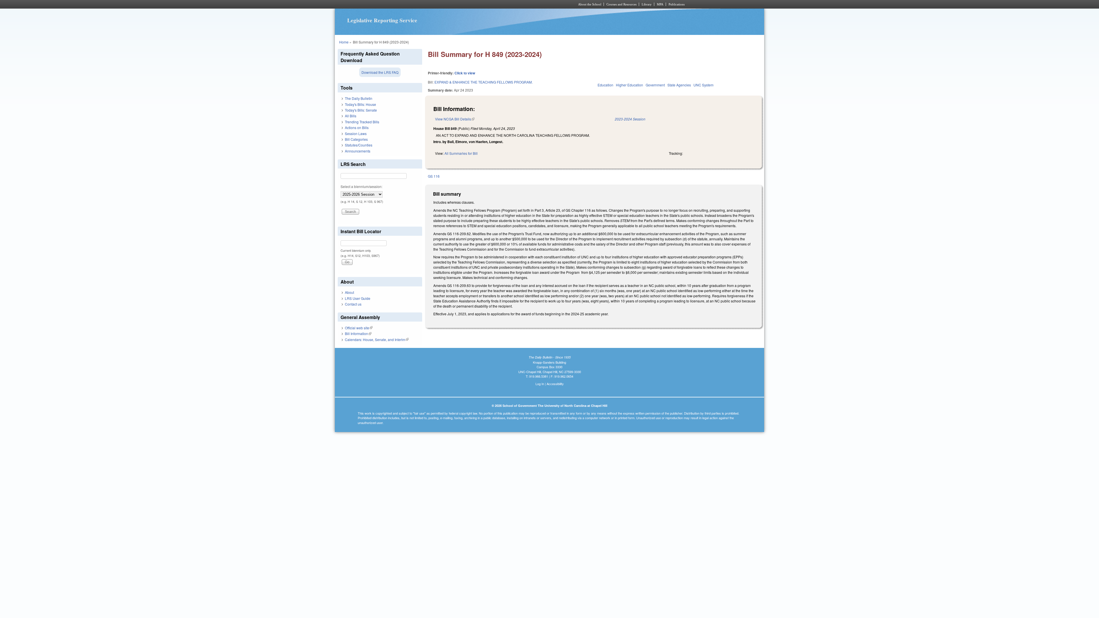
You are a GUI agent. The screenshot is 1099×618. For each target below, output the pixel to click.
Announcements (357, 150)
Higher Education (629, 84)
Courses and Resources (621, 4)
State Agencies (679, 84)
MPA (660, 4)
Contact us (353, 304)
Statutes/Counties (358, 144)
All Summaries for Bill (461, 153)
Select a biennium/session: (361, 186)
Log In (539, 383)
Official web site (359, 327)
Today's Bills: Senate (361, 110)
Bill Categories (356, 139)
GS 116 (434, 176)
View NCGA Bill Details (455, 118)
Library (647, 4)
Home (344, 41)
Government (655, 84)
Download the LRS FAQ (379, 72)
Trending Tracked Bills (362, 121)
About (349, 292)
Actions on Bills (357, 127)
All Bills (350, 115)
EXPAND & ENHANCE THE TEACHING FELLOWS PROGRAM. (483, 82)
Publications (677, 4)
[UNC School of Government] (473, 4)
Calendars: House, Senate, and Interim (377, 339)
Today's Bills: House (360, 104)
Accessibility (555, 383)
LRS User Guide (357, 298)
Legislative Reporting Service (382, 20)
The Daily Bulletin (358, 98)
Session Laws (356, 133)
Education (605, 84)
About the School (589, 4)
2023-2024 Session (630, 118)
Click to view (464, 73)
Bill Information (358, 333)
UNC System (703, 84)
